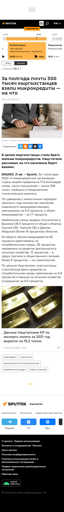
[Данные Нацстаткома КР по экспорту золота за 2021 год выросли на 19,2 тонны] (32, 307)
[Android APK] (11, 483)
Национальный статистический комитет (21, 363)
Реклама (37, 445)
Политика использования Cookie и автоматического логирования (20, 460)
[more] (58, 347)
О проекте (7, 441)
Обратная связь (10, 474)
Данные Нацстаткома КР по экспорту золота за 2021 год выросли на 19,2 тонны (27, 336)
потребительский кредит (14, 369)
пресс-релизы (9, 449)
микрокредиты (10, 357)
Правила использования (27, 441)
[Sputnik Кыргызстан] (10, 24)
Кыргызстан (26, 357)
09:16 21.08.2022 (11, 99)
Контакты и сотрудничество (16, 445)
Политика (26, 412)
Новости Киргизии (38, 369)
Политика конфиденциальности (18, 454)
